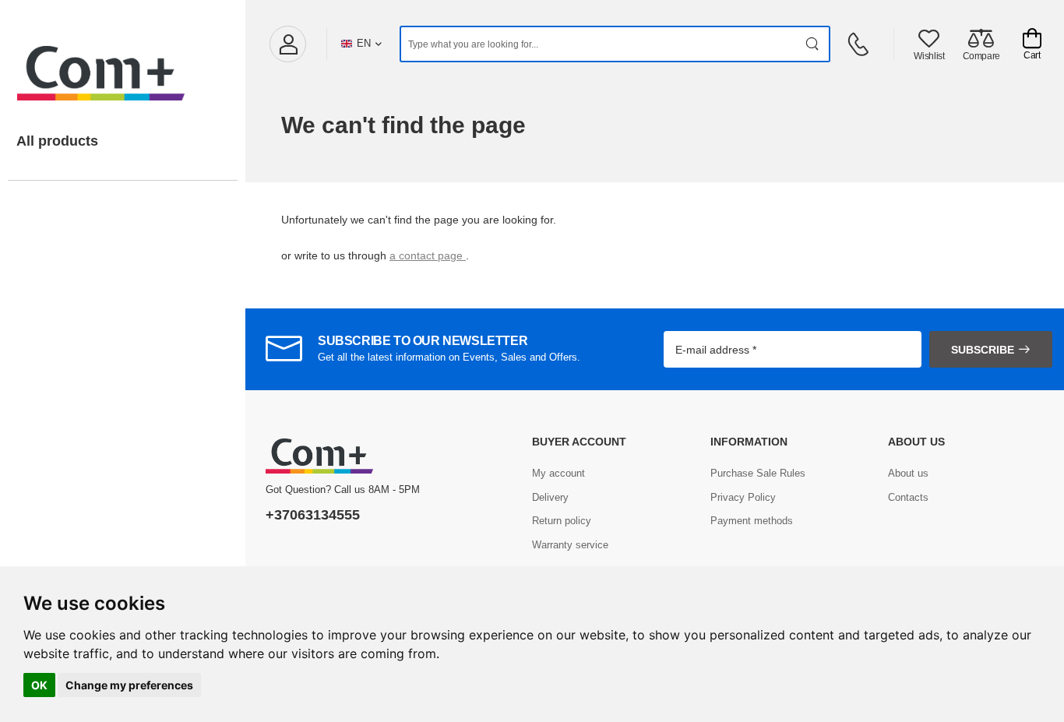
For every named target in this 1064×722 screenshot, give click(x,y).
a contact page (427, 255)
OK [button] (39, 685)
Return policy (561, 521)
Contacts (908, 497)
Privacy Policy (743, 497)
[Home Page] (122, 57)
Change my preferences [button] (129, 685)
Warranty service (570, 545)
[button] (287, 44)
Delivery (550, 497)
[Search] (812, 44)
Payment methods (751, 521)
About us (908, 473)
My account (558, 473)
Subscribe (982, 349)
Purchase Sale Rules (757, 473)
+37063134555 (313, 515)
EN (364, 43)
